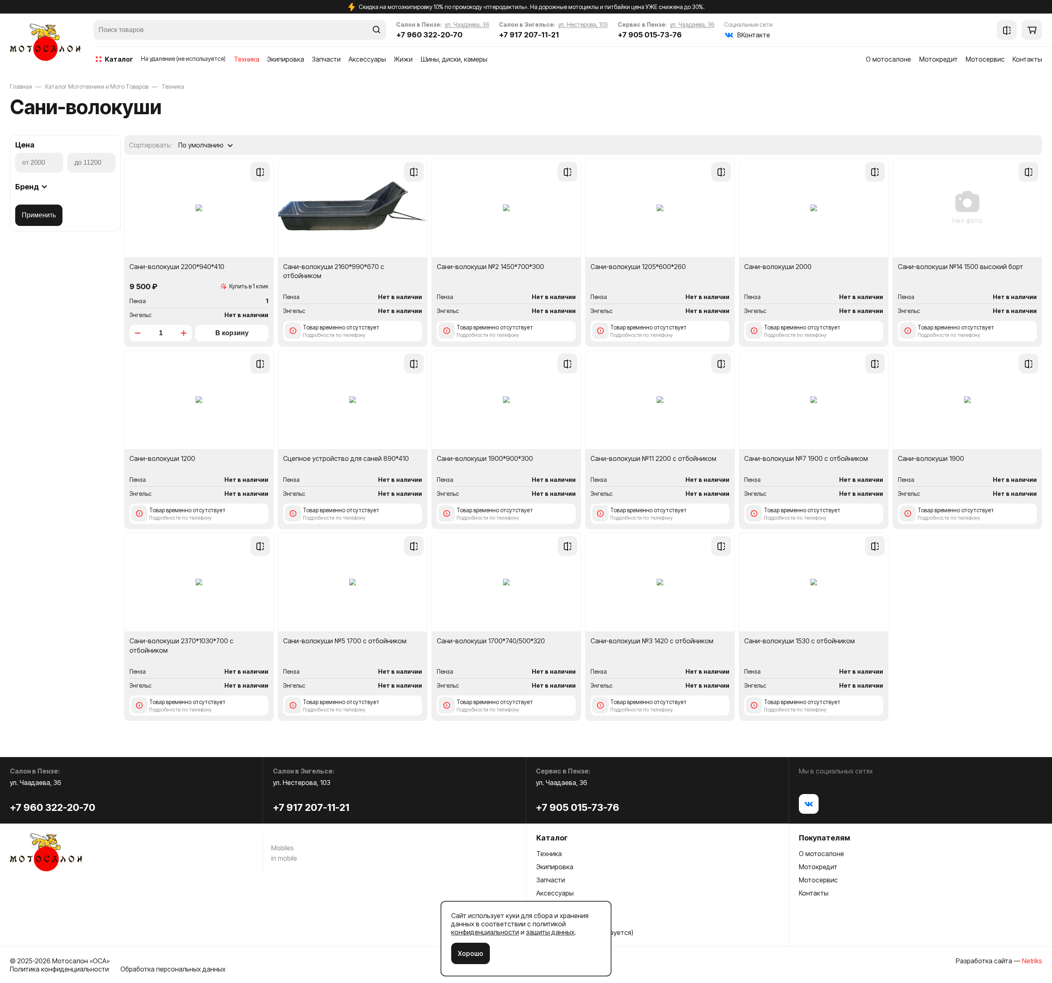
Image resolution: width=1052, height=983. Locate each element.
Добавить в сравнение (260, 172)
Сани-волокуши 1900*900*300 (485, 458)
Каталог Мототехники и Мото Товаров (96, 86)
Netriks (1032, 961)
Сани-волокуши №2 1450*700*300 (490, 266)
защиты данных (550, 932)
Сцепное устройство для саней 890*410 (346, 458)
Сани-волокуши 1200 (162, 458)
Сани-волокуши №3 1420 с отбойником (652, 641)
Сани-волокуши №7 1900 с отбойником (806, 458)
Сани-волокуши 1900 (931, 458)
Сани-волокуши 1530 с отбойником (799, 641)
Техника (172, 86)
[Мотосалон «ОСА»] (45, 42)
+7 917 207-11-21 (529, 34)
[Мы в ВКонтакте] (809, 804)
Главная (21, 86)
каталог (119, 59)
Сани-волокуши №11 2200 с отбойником (653, 458)
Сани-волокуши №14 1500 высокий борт (960, 266)
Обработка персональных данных (173, 969)
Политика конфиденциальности (59, 969)
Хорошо (470, 953)
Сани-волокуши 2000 (778, 266)
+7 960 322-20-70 (429, 34)
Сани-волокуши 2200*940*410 (176, 266)
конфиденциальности (485, 932)
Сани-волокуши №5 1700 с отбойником (344, 641)
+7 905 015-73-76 (650, 34)
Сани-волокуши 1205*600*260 (638, 266)
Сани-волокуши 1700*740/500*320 (491, 641)
